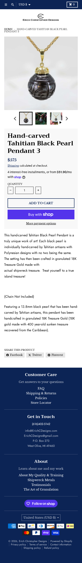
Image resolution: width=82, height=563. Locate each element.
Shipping (13, 165)
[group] (26, 118)
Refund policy (51, 548)
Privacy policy (18, 544)
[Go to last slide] (15, 118)
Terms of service (38, 544)
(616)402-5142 (41, 424)
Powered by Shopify (61, 541)
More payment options (41, 223)
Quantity (15, 184)
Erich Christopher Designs (33, 541)
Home (8, 29)
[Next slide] (67, 118)
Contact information (60, 544)
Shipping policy (32, 548)
